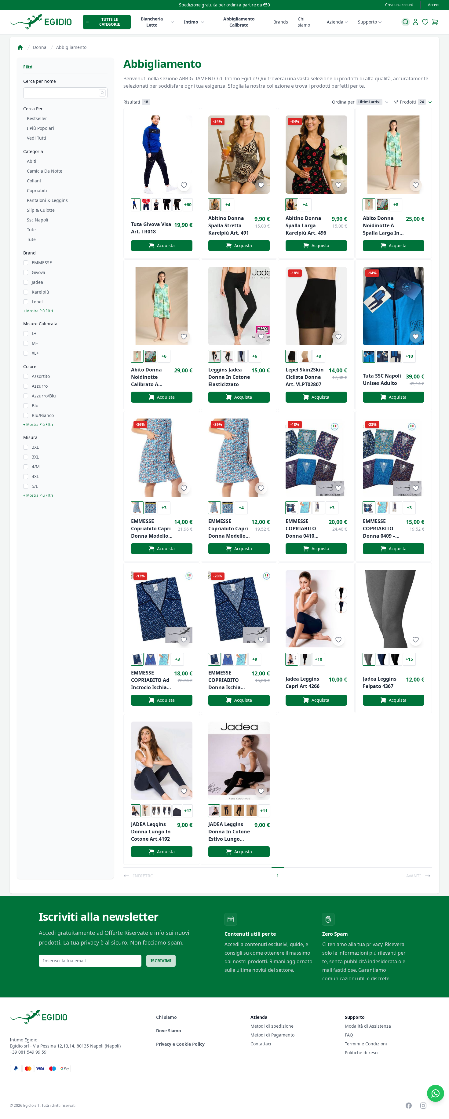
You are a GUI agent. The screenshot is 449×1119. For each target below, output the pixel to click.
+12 (188, 811)
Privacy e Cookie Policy (180, 1044)
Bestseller (37, 118)
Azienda (335, 22)
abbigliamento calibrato (239, 22)
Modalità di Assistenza (368, 1026)
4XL (35, 476)
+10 (409, 356)
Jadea (37, 282)
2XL (35, 447)
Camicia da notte (44, 171)
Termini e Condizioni (366, 1044)
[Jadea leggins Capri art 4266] (316, 609)
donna (39, 47)
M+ (35, 343)
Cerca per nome (39, 81)
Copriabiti (37, 190)
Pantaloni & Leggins (47, 200)
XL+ (35, 353)
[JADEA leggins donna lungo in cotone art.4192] (161, 761)
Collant (34, 181)
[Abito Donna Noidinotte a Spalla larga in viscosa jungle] (393, 154)
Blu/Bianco (43, 415)
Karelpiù (40, 292)
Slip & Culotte (41, 210)
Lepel (37, 302)
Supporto (367, 22)
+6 (164, 356)
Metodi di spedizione (272, 1026)
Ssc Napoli (37, 220)
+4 (227, 204)
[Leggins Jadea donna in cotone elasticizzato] (239, 306)
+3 (164, 507)
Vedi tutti (36, 138)
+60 (188, 204)
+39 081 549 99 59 (28, 1052)
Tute (31, 229)
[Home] (20, 47)
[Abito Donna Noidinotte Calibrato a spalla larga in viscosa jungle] (161, 306)
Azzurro (40, 386)
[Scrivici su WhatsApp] (435, 1093)
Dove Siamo (168, 1030)
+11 (264, 811)
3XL (35, 457)
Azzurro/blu (44, 396)
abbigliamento (71, 47)
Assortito (41, 376)
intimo (191, 22)
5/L (35, 486)
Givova (38, 272)
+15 (409, 659)
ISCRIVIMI (161, 961)
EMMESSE (42, 262)
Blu (35, 405)
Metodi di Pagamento (272, 1035)
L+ (34, 333)
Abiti (31, 161)
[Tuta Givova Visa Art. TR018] (161, 154)
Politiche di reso (361, 1052)
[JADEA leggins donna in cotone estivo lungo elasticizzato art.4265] (239, 761)
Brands (280, 22)
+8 (395, 204)
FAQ (349, 1035)
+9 (254, 659)
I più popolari (40, 128)
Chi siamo (304, 22)
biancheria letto (152, 22)
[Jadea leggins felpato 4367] (393, 609)
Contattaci (260, 1044)
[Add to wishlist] (184, 185)
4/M (36, 467)
